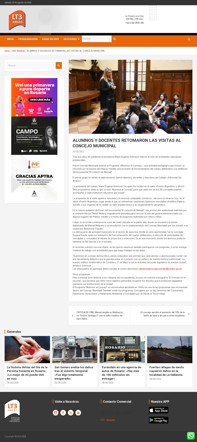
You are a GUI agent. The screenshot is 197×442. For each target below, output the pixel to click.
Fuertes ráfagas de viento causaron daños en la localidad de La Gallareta (166, 371)
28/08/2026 (13, 382)
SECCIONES (70, 39)
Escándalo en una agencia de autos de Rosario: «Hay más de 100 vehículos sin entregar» (121, 372)
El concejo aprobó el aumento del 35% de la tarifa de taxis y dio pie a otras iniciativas (163, 314)
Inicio (10, 39)
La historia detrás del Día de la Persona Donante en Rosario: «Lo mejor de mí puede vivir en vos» (27, 372)
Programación (28, 39)
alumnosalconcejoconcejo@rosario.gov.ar (160, 268)
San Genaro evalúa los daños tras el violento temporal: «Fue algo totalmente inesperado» (73, 372)
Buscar (115, 38)
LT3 (24, 436)
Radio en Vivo (50, 39)
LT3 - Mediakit (108, 420)
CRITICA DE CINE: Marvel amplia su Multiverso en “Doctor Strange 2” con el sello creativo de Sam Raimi (99, 315)
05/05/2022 (78, 151)
